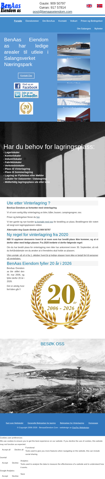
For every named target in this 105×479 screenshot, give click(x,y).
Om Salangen (84, 28)
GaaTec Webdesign (80, 427)
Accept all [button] (6, 450)
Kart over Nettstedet (14, 423)
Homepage (93, 423)
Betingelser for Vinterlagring (72, 423)
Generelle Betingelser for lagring (42, 423)
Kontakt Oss (26, 75)
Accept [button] (5, 463)
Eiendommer (32, 21)
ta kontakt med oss (44, 222)
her (38, 217)
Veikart (73, 21)
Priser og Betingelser (92, 21)
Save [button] (23, 474)
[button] (97, 471)
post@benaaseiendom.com (52, 11)
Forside (18, 21)
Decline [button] (15, 463)
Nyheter (98, 28)
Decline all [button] (18, 450)
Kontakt (62, 21)
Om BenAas (48, 21)
